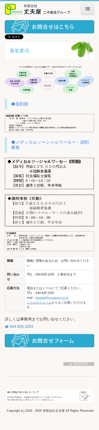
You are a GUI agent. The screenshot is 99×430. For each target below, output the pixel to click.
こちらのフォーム (39, 302)
